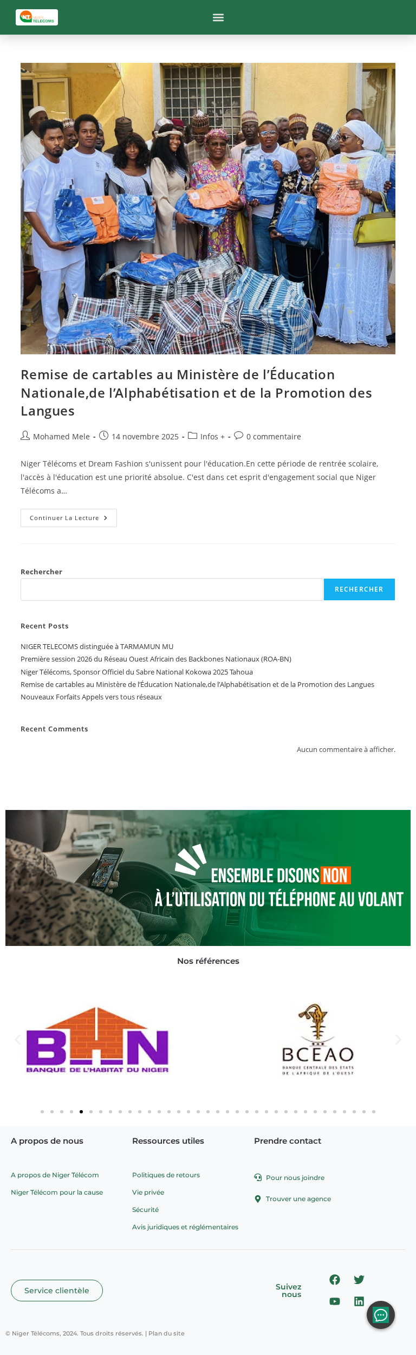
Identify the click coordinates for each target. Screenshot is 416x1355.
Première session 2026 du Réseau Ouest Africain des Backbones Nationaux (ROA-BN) (156, 659)
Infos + (212, 436)
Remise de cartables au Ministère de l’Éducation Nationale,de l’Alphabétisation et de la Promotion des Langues (196, 392)
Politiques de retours (166, 1175)
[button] (218, 18)
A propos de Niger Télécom (55, 1175)
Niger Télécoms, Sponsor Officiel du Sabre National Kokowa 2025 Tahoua (137, 672)
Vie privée (148, 1192)
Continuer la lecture (73, 515)
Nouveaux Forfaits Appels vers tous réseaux (91, 697)
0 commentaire (273, 436)
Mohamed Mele (61, 436)
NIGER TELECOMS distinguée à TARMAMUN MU (97, 646)
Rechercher (41, 571)
